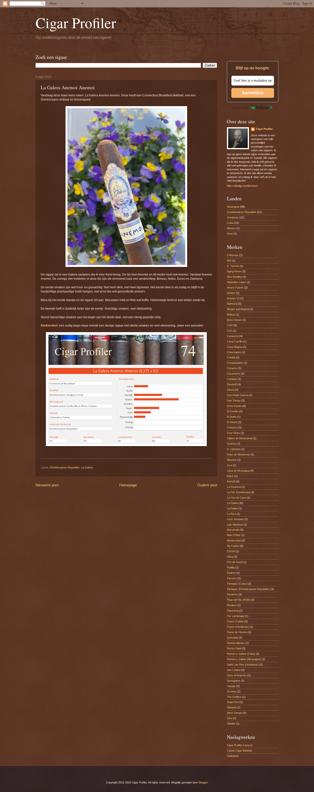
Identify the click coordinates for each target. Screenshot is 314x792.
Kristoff (231, 481)
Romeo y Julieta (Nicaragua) (244, 659)
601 (229, 260)
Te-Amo (231, 691)
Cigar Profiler (76, 22)
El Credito (232, 411)
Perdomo (232, 594)
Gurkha (231, 443)
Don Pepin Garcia (237, 395)
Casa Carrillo (234, 341)
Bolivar (231, 314)
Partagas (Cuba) (237, 583)
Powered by (241, 108)
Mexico (231, 228)
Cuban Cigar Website (239, 750)
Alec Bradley (234, 276)
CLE (229, 330)
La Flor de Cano (236, 497)
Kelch (230, 476)
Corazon (232, 368)
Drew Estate (234, 405)
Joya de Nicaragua (238, 470)
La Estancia (234, 486)
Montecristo (234, 540)
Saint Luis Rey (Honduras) (243, 664)
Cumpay (232, 378)
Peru (230, 233)
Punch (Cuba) (235, 621)
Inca (229, 465)
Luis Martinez (235, 524)
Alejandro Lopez (236, 282)
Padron (231, 572)
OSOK (231, 551)
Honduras (233, 217)
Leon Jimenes (235, 519)
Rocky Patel (234, 648)
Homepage (128, 485)
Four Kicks (233, 432)
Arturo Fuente (235, 287)
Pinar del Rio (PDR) (238, 599)
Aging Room (234, 271)
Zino (229, 718)
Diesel (230, 389)
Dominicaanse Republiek (64, 467)
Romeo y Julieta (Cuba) (241, 653)
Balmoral (232, 303)
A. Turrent (233, 265)
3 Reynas (232, 255)
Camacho (232, 336)
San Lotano (233, 669)
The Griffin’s (234, 696)
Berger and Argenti (238, 309)
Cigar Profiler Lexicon (239, 745)
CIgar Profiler (264, 128)
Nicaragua (233, 206)
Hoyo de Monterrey (238, 454)
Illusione (231, 459)
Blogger (203, 782)
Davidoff (232, 384)
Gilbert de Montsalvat (239, 438)
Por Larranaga (235, 616)
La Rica (231, 513)
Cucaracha (233, 373)
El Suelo (231, 416)
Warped (231, 707)
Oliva (230, 556)
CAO (230, 325)
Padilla (231, 567)
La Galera (87, 467)
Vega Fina (233, 702)
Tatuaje (231, 686)
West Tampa (234, 712)
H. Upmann (233, 449)
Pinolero (231, 605)
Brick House (234, 319)
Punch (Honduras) (238, 626)
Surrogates (233, 680)
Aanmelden (252, 93)
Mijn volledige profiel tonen (242, 185)
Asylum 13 (233, 298)
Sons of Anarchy (237, 675)
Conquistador (235, 362)
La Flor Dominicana (238, 492)
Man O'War (233, 535)
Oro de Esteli (234, 562)
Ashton (231, 292)
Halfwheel (232, 755)
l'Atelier (231, 723)
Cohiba (231, 357)
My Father (233, 545)
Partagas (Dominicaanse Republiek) (248, 589)
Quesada (232, 637)
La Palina (232, 508)
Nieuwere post (47, 485)
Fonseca (232, 427)
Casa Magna (234, 346)
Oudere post (207, 485)
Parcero (231, 578)
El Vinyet (232, 422)
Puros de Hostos (237, 632)
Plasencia (232, 610)
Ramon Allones (236, 642)
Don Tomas (234, 400)
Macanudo (233, 529)
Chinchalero (234, 352)
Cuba (230, 222)
